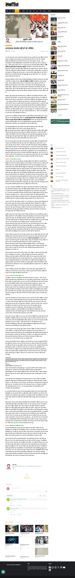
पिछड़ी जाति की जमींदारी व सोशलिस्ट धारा (14, 275)
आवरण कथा (7, 45)
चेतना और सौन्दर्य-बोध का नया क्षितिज (63, 60)
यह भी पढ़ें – (13, 159)
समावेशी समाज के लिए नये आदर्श (24, 556)
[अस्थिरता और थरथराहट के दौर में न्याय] (54, 87)
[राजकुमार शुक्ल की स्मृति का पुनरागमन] (54, 24)
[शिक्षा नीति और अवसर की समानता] (26, 540)
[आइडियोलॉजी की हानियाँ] (54, 82)
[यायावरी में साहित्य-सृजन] (54, 77)
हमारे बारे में (8, 564)
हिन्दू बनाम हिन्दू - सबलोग (14, 508)
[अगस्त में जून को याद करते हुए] (54, 53)
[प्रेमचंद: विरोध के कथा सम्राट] (54, 101)
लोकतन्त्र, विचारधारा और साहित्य (62, 46)
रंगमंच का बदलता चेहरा (61, 36)
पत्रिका (33, 566)
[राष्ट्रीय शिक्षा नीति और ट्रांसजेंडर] (12, 528)
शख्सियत (10, 45)
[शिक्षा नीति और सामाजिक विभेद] (41, 528)
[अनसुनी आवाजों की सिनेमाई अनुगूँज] (54, 33)
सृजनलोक (43, 566)
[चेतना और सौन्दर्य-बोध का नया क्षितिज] (54, 62)
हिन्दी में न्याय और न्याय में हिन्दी (61, 17)
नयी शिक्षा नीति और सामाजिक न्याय (24, 533)
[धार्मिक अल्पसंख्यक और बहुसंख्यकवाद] (12, 551)
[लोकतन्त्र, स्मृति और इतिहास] (54, 91)
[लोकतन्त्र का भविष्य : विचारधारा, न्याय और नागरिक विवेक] (54, 96)
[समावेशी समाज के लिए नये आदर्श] (26, 552)
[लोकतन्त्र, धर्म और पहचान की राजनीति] (54, 72)
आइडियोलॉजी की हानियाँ (61, 80)
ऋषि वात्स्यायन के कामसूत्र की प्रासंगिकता (61, 155)
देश (41, 567)
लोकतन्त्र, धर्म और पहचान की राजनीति (63, 70)
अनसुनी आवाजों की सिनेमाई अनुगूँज (62, 31)
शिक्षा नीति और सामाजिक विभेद (39, 533)
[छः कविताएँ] (54, 43)
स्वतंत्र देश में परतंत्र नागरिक (61, 27)
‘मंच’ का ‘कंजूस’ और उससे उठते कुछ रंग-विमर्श (57, 200)
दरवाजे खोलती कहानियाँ (54, 198)
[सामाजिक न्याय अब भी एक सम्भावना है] (41, 540)
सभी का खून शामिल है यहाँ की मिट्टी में (62, 109)
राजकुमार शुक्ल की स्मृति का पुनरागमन (63, 22)
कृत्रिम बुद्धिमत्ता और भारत (8, 544)
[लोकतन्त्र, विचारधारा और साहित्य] (54, 48)
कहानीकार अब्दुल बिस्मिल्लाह (55, 193)
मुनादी (30, 566)
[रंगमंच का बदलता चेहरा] (54, 38)
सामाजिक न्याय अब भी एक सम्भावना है (40, 544)
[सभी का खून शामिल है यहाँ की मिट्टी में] (54, 111)
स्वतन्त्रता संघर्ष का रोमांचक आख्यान (40, 556)
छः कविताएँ (59, 41)
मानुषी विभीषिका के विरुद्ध (54, 207)
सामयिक (40, 566)
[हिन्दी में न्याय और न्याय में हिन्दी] (54, 19)
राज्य (28, 570)
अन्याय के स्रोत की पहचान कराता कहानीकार (57, 195)
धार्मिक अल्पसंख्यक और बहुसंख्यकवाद (10, 556)
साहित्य (36, 567)
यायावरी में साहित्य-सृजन (61, 75)
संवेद (51, 185)
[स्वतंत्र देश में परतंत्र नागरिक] (54, 29)
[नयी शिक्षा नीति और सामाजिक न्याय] (26, 528)
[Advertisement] (60, 134)
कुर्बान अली (8, 51)
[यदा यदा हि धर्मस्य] (54, 58)
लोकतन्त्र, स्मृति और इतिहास (61, 89)
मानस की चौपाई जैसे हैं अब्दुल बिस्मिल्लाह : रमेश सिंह (58, 189)
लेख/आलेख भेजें (17, 564)
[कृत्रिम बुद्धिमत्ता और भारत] (12, 540)
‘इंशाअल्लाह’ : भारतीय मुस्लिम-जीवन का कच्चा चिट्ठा (58, 204)
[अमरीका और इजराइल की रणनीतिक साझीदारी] (54, 67)
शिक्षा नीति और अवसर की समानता (24, 544)
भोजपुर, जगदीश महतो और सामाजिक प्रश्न (63, 104)
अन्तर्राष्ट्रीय (38, 567)
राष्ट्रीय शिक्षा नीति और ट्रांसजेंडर (9, 533)
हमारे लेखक (13, 564)
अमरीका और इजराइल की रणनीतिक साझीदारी (64, 65)
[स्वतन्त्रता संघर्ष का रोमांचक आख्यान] (41, 551)
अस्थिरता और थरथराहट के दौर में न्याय (63, 85)
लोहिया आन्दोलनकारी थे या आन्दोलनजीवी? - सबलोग (18, 499)
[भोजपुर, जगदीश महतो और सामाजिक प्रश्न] (54, 106)
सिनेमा (33, 567)
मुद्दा (46, 566)
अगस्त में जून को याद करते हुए (62, 51)
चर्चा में (38, 566)
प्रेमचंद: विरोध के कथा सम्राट (61, 99)
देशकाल (43, 567)
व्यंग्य (31, 567)
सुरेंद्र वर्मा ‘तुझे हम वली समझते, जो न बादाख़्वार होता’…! (58, 190)
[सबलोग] (12, 4)
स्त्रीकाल (29, 567)
